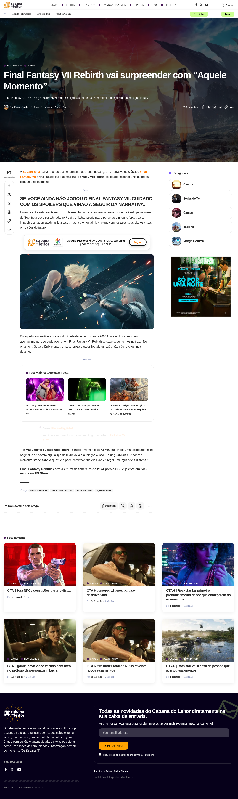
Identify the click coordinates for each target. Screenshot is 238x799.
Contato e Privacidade (21, 13)
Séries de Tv (191, 198)
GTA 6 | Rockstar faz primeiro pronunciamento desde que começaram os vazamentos (198, 595)
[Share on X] (208, 107)
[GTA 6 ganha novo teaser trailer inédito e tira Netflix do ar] (45, 389)
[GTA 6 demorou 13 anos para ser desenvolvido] (119, 564)
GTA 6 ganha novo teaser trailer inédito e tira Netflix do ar (44, 409)
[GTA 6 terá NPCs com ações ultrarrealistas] (40, 564)
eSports (188, 226)
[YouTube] (206, 5)
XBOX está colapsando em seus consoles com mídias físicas (84, 409)
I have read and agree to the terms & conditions (128, 754)
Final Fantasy (38, 490)
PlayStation (14, 66)
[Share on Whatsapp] (214, 107)
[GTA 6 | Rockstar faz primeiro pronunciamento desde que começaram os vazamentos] (198, 564)
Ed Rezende (17, 597)
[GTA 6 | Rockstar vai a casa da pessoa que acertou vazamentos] (198, 640)
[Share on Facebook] (202, 107)
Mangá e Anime (193, 241)
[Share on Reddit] (220, 107)
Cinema (188, 184)
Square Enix (31, 171)
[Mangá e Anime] (176, 241)
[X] (201, 5)
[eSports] (176, 227)
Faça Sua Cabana (63, 13)
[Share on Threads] (9, 212)
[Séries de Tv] (176, 198)
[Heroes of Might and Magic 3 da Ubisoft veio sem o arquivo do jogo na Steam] (129, 389)
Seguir (138, 242)
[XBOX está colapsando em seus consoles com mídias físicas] (87, 389)
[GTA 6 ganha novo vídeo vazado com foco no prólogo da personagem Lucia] (40, 640)
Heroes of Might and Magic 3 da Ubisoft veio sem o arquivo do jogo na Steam (128, 409)
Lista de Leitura (43, 13)
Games (32, 66)
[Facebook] (196, 5)
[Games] (176, 213)
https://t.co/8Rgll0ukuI (62, 428)
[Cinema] (176, 184)
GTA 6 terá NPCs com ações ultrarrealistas (39, 590)
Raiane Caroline (22, 107)
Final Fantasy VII (62, 490)
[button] (227, 5)
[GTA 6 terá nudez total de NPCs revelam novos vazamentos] (119, 640)
